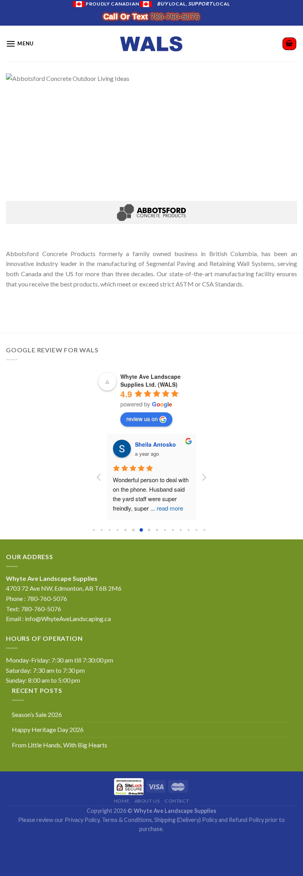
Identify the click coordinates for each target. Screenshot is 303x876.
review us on (142, 419)
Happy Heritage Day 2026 (48, 729)
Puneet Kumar (154, 444)
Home (121, 801)
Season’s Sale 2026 (37, 714)
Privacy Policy (82, 819)
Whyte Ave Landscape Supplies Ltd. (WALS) (150, 380)
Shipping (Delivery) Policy (185, 819)
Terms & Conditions (127, 819)
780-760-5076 (174, 16)
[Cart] (289, 43)
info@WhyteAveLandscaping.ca (68, 618)
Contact (177, 801)
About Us (147, 801)
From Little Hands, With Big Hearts (59, 745)
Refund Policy (246, 819)
